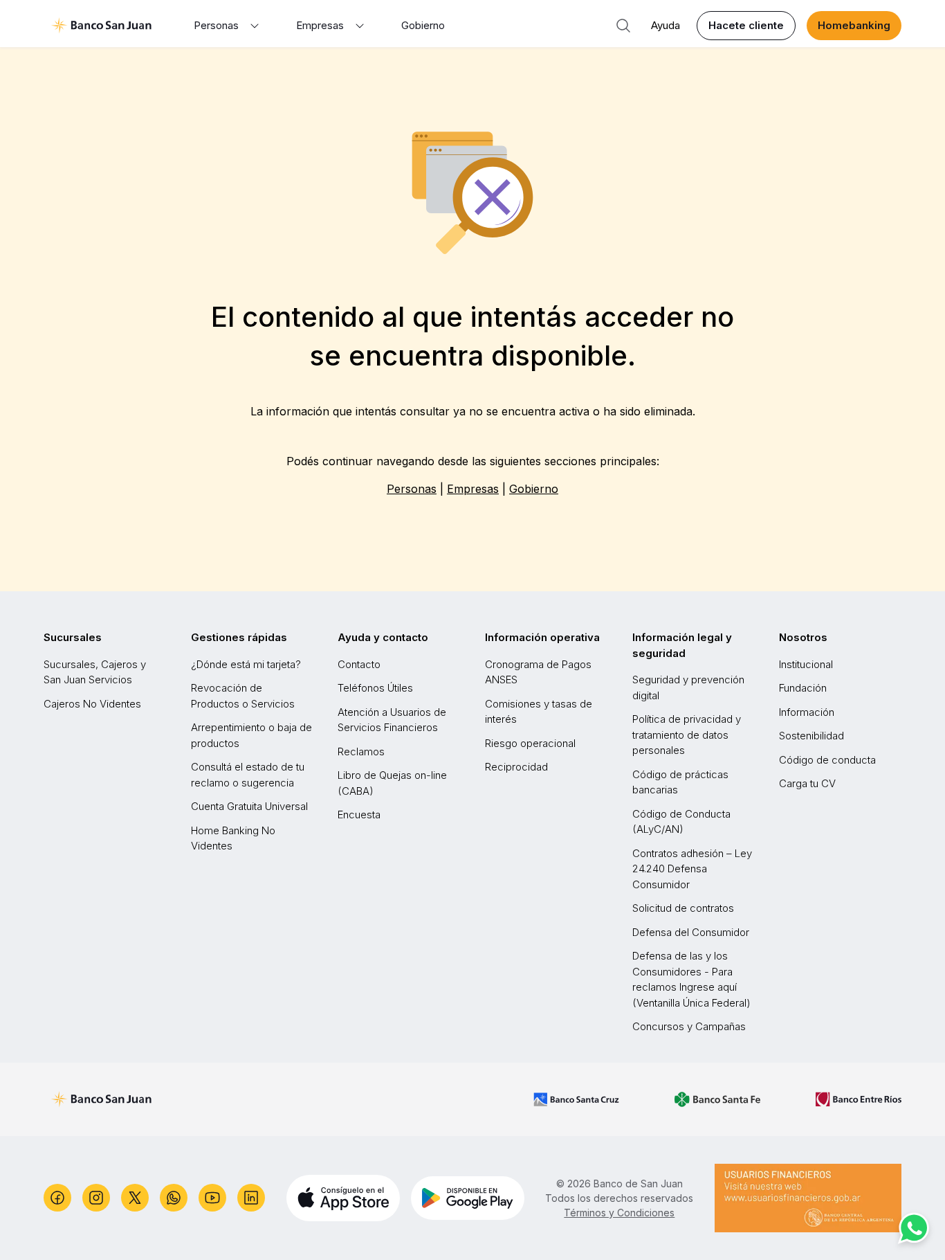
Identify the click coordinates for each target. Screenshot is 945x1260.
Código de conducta (827, 759)
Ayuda (665, 25)
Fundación (803, 687)
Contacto (359, 664)
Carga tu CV (807, 783)
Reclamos (361, 751)
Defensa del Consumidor (690, 932)
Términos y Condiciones (619, 1212)
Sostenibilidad (811, 735)
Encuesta (359, 814)
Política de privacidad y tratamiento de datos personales (686, 734)
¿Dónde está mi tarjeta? (246, 664)
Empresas (473, 489)
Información (806, 712)
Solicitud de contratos (683, 908)
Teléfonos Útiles (375, 687)
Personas (412, 489)
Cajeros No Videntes (92, 703)
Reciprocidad (516, 766)
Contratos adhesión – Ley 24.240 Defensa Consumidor (692, 869)
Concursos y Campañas (689, 1026)
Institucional (806, 664)
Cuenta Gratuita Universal (249, 806)
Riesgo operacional (530, 743)
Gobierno (423, 25)
